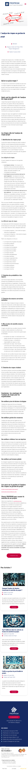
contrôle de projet (17, 501)
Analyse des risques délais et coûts (9, 491)
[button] (25, 4)
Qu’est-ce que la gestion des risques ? (9, 489)
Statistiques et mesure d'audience (9, 763)
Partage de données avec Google (9, 761)
